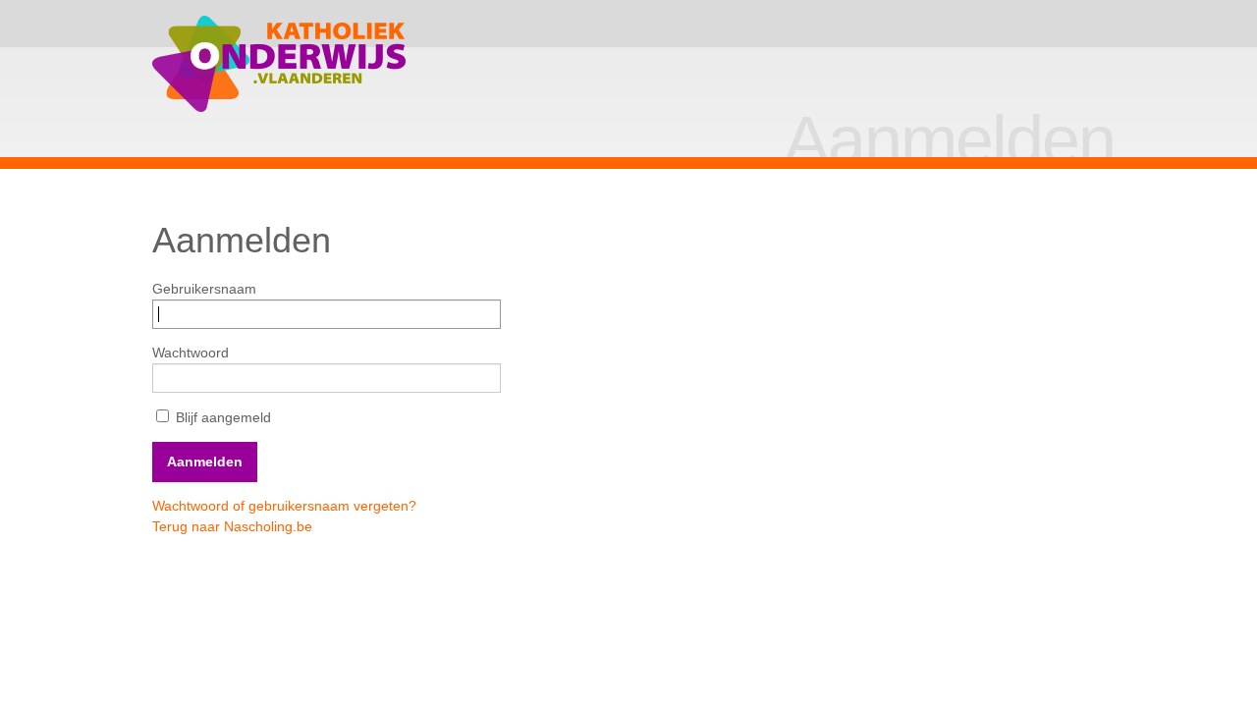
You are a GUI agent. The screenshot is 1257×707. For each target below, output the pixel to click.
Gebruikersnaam (204, 289)
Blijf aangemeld (221, 417)
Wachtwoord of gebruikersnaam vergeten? (284, 506)
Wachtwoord (190, 352)
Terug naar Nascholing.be (232, 526)
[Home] (279, 64)
